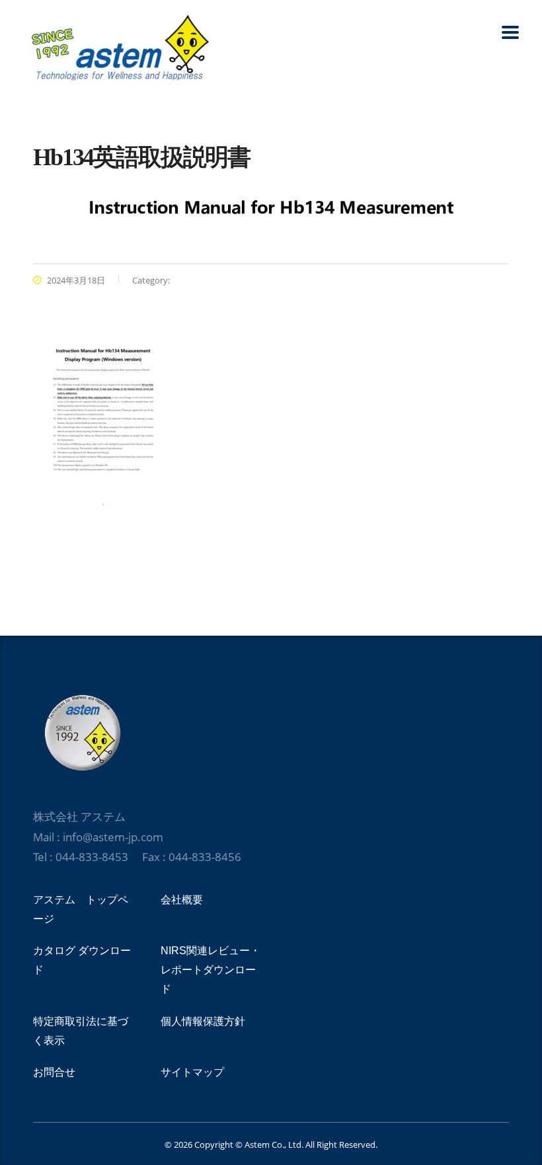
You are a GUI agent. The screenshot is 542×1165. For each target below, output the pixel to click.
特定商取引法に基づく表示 (80, 1031)
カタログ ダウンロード (82, 960)
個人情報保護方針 (203, 1021)
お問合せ (54, 1072)
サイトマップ (192, 1072)
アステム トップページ (80, 909)
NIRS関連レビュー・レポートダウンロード (210, 970)
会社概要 (182, 899)
